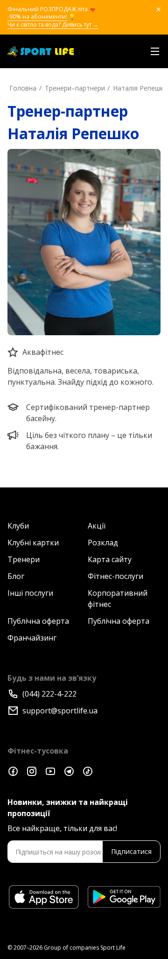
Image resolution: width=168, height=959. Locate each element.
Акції (96, 526)
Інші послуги (30, 593)
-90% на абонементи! (37, 17)
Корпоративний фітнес (117, 598)
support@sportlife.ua (60, 710)
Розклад (103, 542)
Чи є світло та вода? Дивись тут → (52, 24)
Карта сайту (110, 559)
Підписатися (131, 851)
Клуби (18, 526)
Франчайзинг (31, 638)
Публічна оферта (38, 621)
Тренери (23, 559)
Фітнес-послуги (115, 576)
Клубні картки (33, 542)
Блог (15, 576)
